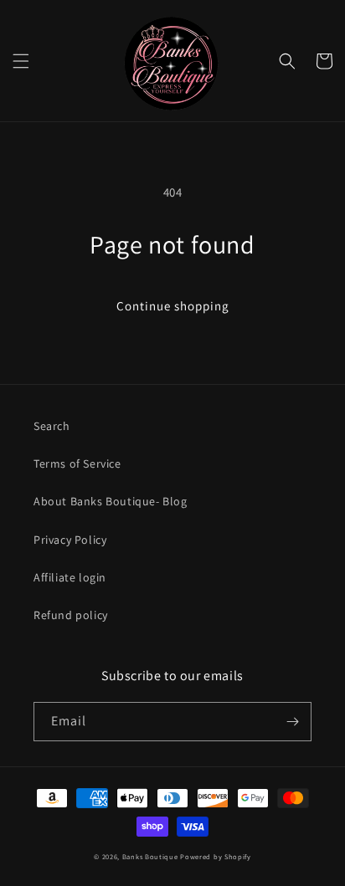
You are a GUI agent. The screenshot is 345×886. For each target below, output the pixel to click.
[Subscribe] (292, 721)
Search (51, 425)
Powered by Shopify (215, 856)
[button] (21, 61)
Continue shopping (172, 306)
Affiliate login (69, 577)
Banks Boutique (150, 856)
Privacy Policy (69, 539)
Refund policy (70, 614)
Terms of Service (77, 463)
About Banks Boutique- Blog (110, 501)
